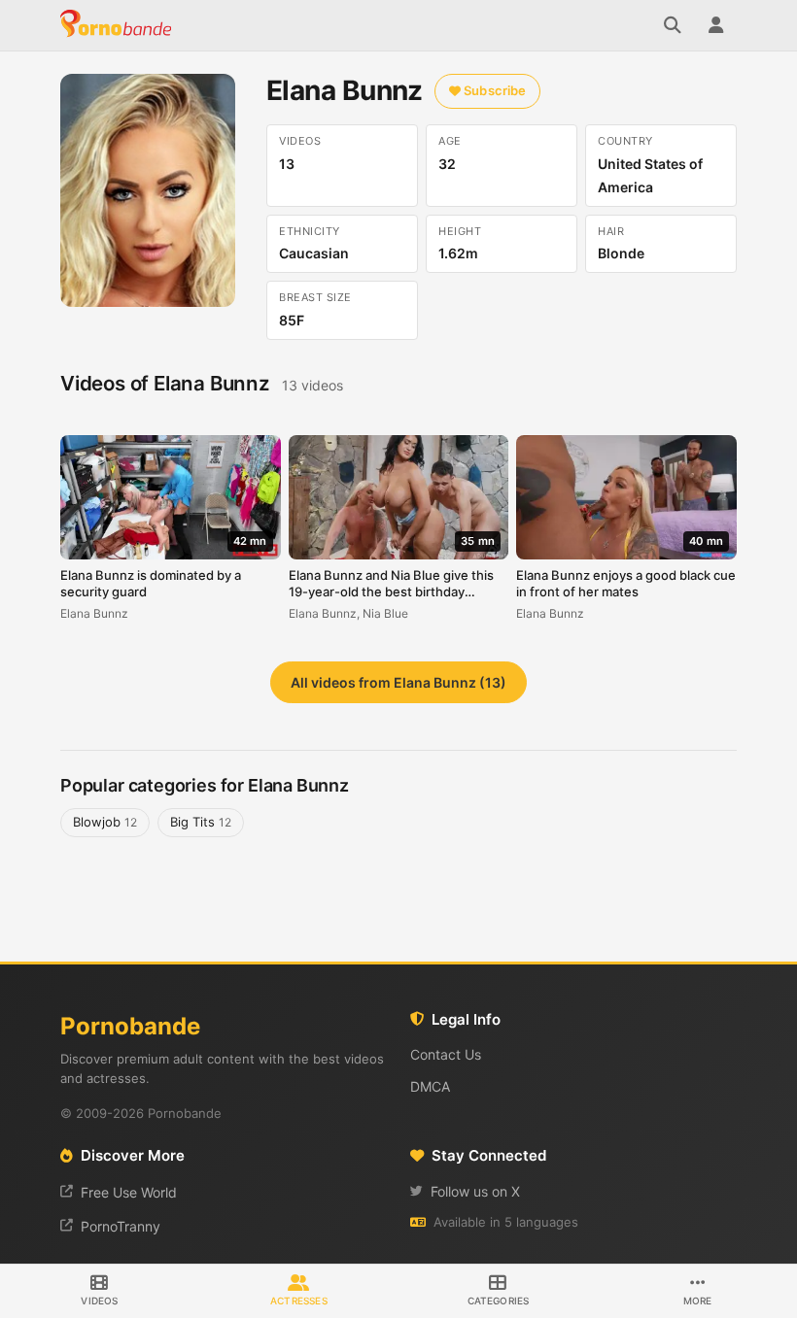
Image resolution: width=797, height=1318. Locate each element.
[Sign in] (715, 25)
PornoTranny (120, 1226)
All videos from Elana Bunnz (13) (398, 682)
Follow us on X (475, 1191)
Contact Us (445, 1054)
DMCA (430, 1086)
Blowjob (105, 821)
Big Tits (200, 821)
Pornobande (118, 25)
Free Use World (129, 1192)
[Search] (672, 25)
